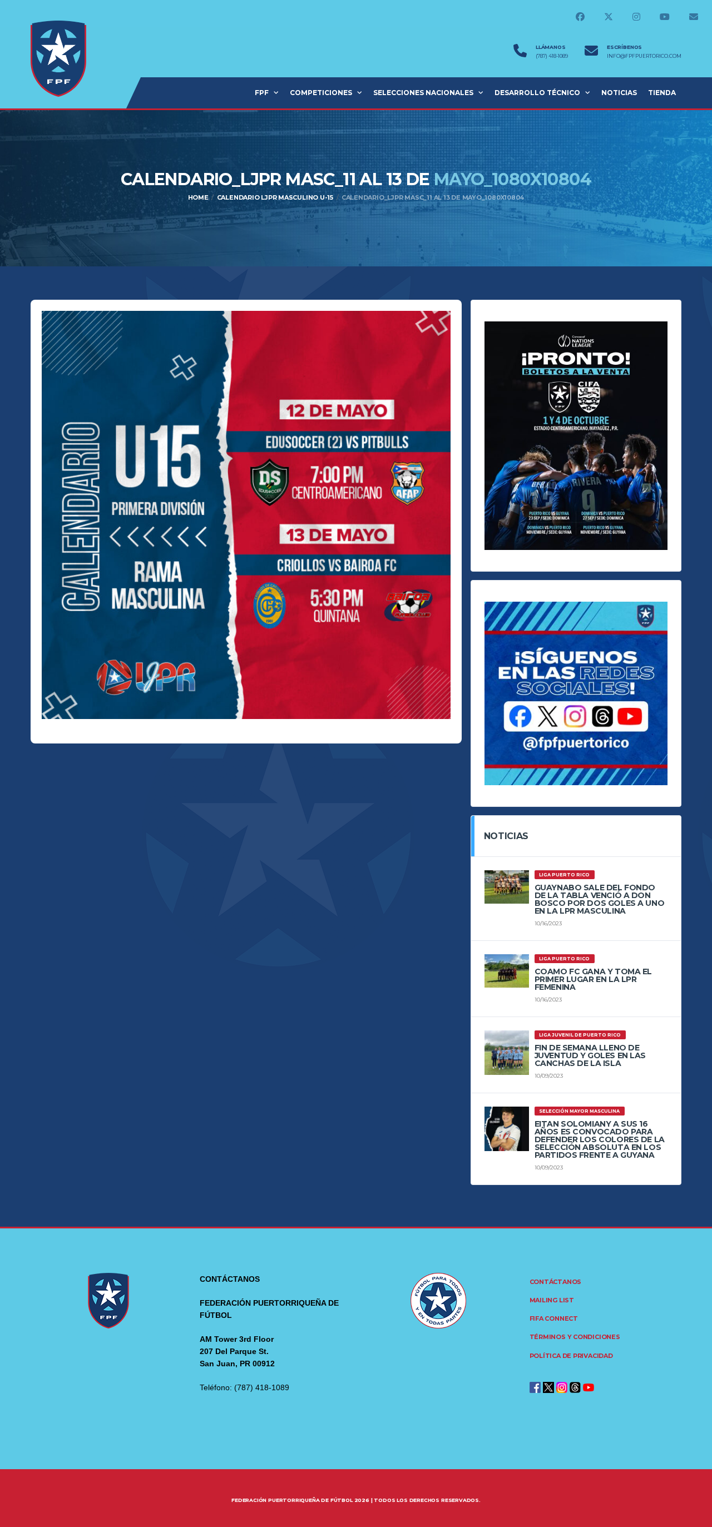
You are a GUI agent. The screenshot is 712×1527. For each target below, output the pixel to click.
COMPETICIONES (321, 92)
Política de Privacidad (571, 1356)
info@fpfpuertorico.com (644, 56)
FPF (262, 92)
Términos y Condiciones (575, 1337)
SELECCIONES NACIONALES (423, 92)
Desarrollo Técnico (537, 92)
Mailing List (552, 1300)
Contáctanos (556, 1282)
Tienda (662, 92)
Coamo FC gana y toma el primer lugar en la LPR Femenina (593, 979)
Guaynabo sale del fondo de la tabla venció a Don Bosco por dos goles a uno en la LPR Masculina (600, 899)
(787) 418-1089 (552, 56)
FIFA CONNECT (554, 1318)
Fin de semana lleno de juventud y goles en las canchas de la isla (590, 1055)
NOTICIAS (619, 92)
